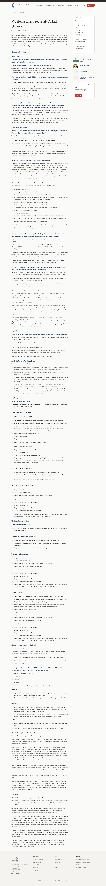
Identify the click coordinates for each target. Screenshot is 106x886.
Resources (35, 867)
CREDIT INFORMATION (80, 34)
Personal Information (80, 46)
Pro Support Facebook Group (83, 862)
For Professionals (60, 5)
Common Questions (79, 20)
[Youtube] (17, 873)
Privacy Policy (58, 880)
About (75, 5)
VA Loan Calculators (37, 864)
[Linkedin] (19, 873)
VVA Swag (69, 5)
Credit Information (79, 48)
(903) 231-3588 (14, 871)
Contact (56, 867)
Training (56, 864)
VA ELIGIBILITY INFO (79, 32)
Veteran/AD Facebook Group (83, 859)
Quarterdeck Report (81, 867)
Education (22, 12)
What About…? (79, 23)
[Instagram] (14, 873)
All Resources (16, 12)
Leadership (57, 862)
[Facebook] (12, 873)
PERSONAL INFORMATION (81, 39)
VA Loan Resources (38, 5)
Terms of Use (65, 880)
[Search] (84, 5)
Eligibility (78, 27)
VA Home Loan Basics (38, 859)
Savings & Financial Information (82, 44)
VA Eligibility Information (80, 41)
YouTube (78, 864)
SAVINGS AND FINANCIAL (81, 37)
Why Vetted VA (58, 859)
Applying (78, 30)
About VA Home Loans (81, 25)
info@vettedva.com (23, 871)
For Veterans (49, 5)
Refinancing (78, 51)
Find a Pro (90, 5)
